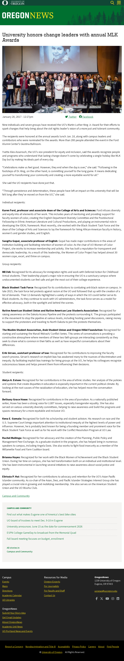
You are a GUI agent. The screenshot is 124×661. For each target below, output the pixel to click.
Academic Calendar (12, 595)
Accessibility (64, 646)
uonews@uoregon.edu (106, 591)
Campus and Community (16, 496)
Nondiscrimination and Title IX (40, 646)
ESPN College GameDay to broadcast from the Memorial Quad (41, 533)
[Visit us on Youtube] (107, 599)
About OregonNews (12, 622)
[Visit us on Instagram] (112, 599)
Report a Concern (14, 646)
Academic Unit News (12, 626)
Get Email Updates (11, 617)
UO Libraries (8, 600)
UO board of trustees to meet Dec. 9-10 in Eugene (35, 520)
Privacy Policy (79, 646)
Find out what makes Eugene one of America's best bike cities (41, 514)
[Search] (112, 3)
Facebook (87, 117)
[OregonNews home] (27, 15)
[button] (62, 112)
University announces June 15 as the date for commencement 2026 (44, 526)
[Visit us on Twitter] (101, 599)
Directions (7, 590)
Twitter (72, 117)
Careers (92, 646)
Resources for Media (55, 577)
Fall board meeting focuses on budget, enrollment (35, 539)
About (101, 646)
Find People (113, 646)
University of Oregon (52, 652)
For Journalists (51, 586)
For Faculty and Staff (54, 590)
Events (5, 581)
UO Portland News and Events (17, 631)
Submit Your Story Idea (14, 613)
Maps (5, 586)
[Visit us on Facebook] (97, 599)
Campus (6, 577)
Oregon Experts (52, 581)
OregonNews (9, 609)
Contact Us (49, 595)
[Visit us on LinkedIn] (118, 599)
